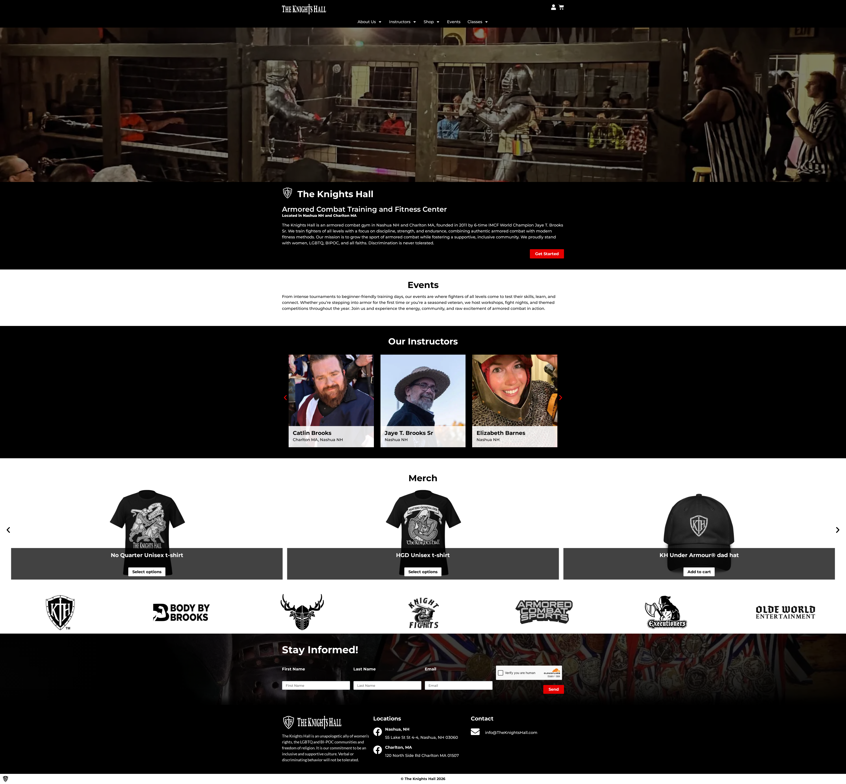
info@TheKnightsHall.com (511, 732)
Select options (146, 571)
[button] (285, 397)
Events (453, 21)
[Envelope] (475, 731)
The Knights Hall (298, 225)
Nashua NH (387, 225)
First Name (293, 669)
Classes (475, 21)
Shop (429, 21)
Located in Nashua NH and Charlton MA (319, 215)
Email (430, 669)
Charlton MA (421, 225)
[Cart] (561, 7)
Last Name (364, 669)
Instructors (399, 21)
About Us (367, 21)
